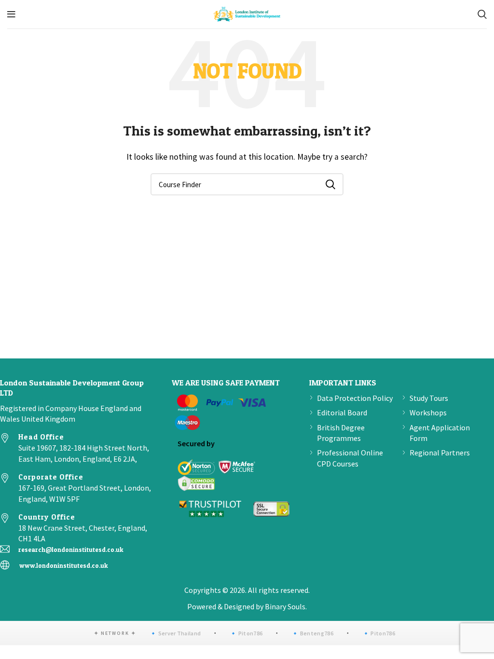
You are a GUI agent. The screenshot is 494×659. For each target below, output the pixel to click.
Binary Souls (285, 606)
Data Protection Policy (355, 398)
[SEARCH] (330, 184)
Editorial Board (342, 412)
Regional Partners (440, 452)
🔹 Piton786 (246, 633)
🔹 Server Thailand (175, 633)
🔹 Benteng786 (312, 633)
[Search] (482, 14)
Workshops (428, 412)
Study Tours (429, 398)
